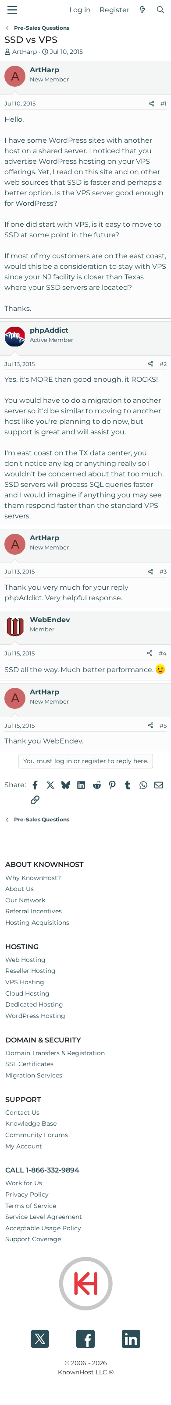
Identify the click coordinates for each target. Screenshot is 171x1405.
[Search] (160, 10)
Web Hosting (25, 960)
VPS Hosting (24, 982)
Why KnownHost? (33, 878)
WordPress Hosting (35, 1016)
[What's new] (143, 10)
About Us (19, 889)
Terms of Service (30, 1206)
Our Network (25, 900)
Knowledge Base (31, 1123)
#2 (163, 363)
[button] (12, 10)
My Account (23, 1146)
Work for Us (23, 1183)
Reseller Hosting (30, 971)
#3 (163, 571)
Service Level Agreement (43, 1217)
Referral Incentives (33, 911)
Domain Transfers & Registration (55, 1053)
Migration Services (33, 1075)
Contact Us (22, 1112)
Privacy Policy (27, 1194)
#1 (163, 103)
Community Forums (36, 1135)
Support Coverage (33, 1239)
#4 (163, 653)
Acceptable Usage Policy (43, 1228)
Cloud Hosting (27, 993)
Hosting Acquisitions (37, 922)
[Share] (151, 103)
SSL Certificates (29, 1064)
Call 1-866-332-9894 (42, 1170)
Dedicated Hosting (34, 1004)
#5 (163, 725)
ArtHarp (24, 52)
